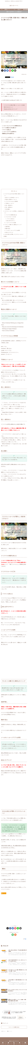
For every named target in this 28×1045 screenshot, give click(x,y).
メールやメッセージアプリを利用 (12, 230)
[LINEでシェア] (12, 70)
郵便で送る (7, 228)
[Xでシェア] (2, 70)
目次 (12, 191)
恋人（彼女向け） (9, 205)
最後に (5, 236)
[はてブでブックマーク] (7, 70)
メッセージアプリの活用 (10, 222)
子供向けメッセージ (9, 203)
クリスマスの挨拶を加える (11, 214)
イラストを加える (10, 218)
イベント (4, 893)
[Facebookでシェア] (5, 70)
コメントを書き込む (14, 1027)
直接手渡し (7, 226)
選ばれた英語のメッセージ (11, 199)
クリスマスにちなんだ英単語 (11, 201)
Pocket (12, 77)
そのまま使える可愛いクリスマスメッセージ (13, 234)
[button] (15, 70)
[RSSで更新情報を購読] (15, 935)
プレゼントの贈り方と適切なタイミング (12, 224)
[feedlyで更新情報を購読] (12, 935)
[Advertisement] (14, 35)
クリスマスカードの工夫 (10, 216)
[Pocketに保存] (10, 70)
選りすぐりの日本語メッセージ (12, 197)
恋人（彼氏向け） (9, 207)
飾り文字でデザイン (11, 220)
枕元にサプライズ (9, 232)
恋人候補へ (7, 209)
